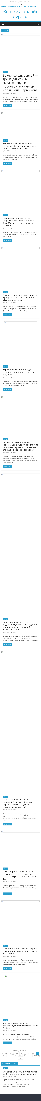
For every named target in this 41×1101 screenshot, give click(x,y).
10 (17, 1053)
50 (20, 1056)
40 (15, 1056)
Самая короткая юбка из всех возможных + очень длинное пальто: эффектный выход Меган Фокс (20, 875)
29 (33, 1053)
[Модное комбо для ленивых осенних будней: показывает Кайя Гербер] (20, 976)
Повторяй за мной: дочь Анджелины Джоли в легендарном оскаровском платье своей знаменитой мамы (20, 625)
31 (4, 1056)
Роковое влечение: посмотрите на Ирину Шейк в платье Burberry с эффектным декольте (20, 297)
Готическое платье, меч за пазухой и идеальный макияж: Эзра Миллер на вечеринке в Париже (18, 221)
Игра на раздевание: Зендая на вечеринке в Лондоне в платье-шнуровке (19, 372)
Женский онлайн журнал (20, 14)
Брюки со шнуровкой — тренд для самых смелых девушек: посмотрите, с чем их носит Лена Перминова (20, 82)
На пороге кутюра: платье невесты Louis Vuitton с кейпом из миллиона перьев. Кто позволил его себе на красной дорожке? (20, 446)
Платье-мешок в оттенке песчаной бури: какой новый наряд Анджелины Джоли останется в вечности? (18, 803)
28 (28, 1053)
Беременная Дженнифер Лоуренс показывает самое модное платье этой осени (20, 951)
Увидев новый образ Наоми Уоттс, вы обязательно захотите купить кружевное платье (19, 146)
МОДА (5, 72)
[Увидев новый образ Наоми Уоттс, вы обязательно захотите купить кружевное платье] (20, 113)
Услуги (5, 1068)
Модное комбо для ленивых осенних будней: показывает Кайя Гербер (20, 1025)
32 (8, 1056)
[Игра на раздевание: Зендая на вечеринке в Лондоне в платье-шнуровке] (20, 322)
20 (21, 1053)
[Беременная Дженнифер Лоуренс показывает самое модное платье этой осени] (20, 902)
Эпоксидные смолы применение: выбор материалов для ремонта (20, 1073)
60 (24, 1056)
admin (14, 93)
